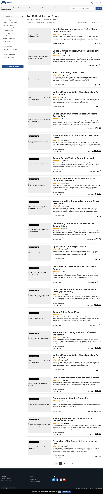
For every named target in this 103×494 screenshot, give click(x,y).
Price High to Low (39, 22)
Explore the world (96, 3)
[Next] (72, 463)
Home (88, 3)
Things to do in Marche (35, 7)
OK (60, 491)
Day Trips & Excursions (9, 25)
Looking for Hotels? (13, 66)
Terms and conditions (81, 488)
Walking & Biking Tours (9, 38)
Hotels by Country (6, 480)
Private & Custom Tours (9, 52)
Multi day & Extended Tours (10, 44)
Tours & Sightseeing (8, 33)
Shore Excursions (7, 46)
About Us (32, 477)
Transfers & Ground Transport (11, 36)
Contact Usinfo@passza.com (35, 480)
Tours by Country (6, 478)
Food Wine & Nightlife (9, 28)
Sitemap (3, 476)
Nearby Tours (7, 62)
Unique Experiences (8, 57)
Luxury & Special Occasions (10, 49)
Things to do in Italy (23, 7)
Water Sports (6, 41)
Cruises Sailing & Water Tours (11, 20)
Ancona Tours (59, 7)
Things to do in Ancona (48, 7)
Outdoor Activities (8, 30)
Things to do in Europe (11, 7)
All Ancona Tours (82, 22)
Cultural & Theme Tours (10, 22)
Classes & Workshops (9, 54)
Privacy (91, 488)
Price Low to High (50, 22)
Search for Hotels (95, 22)
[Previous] (56, 463)
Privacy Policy (66, 491)
